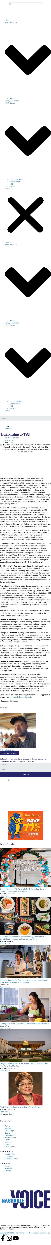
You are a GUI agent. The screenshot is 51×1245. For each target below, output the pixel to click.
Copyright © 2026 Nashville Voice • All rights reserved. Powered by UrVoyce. (25, 1233)
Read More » (5, 896)
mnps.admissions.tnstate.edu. (20, 697)
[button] (25, 215)
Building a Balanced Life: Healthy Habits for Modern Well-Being (24, 1024)
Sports (7, 189)
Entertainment (14, 182)
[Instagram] (9, 1238)
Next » (11, 1114)
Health (11, 98)
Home (7, 20)
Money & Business (12, 101)
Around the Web (15, 179)
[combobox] (25, 418)
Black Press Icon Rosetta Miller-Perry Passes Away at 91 (21, 1107)
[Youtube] (16, 1238)
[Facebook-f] (3, 1238)
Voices (11, 186)
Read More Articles (9, 753)
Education (8, 429)
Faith (11, 184)
